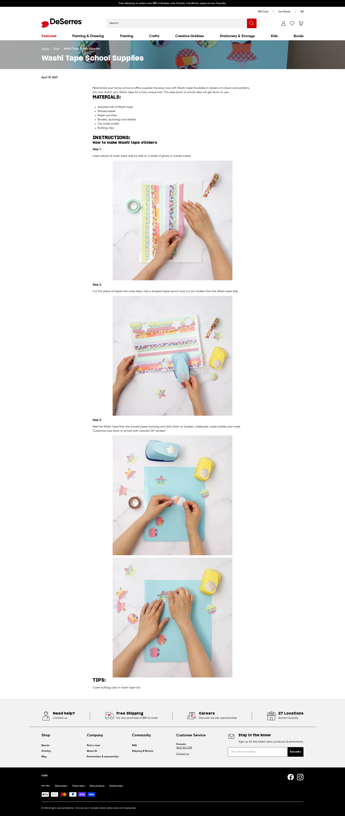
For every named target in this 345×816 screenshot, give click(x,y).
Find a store (93, 745)
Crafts (154, 36)
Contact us (182, 754)
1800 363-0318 (184, 748)
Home (45, 48)
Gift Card (263, 12)
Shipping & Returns (143, 751)
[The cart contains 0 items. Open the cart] (301, 23)
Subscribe (295, 752)
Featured (49, 36)
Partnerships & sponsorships (103, 757)
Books (298, 36)
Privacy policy (78, 786)
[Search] (252, 23)
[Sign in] (283, 23)
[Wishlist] (292, 23)
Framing (126, 36)
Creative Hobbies (189, 36)
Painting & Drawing (88, 36)
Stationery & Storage (237, 36)
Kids (274, 36)
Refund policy (61, 786)
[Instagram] (300, 777)
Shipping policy (116, 786)
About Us (92, 751)
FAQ (134, 745)
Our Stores (284, 12)
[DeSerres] (61, 23)
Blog (56, 48)
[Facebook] (291, 777)
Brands (46, 745)
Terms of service (97, 786)
